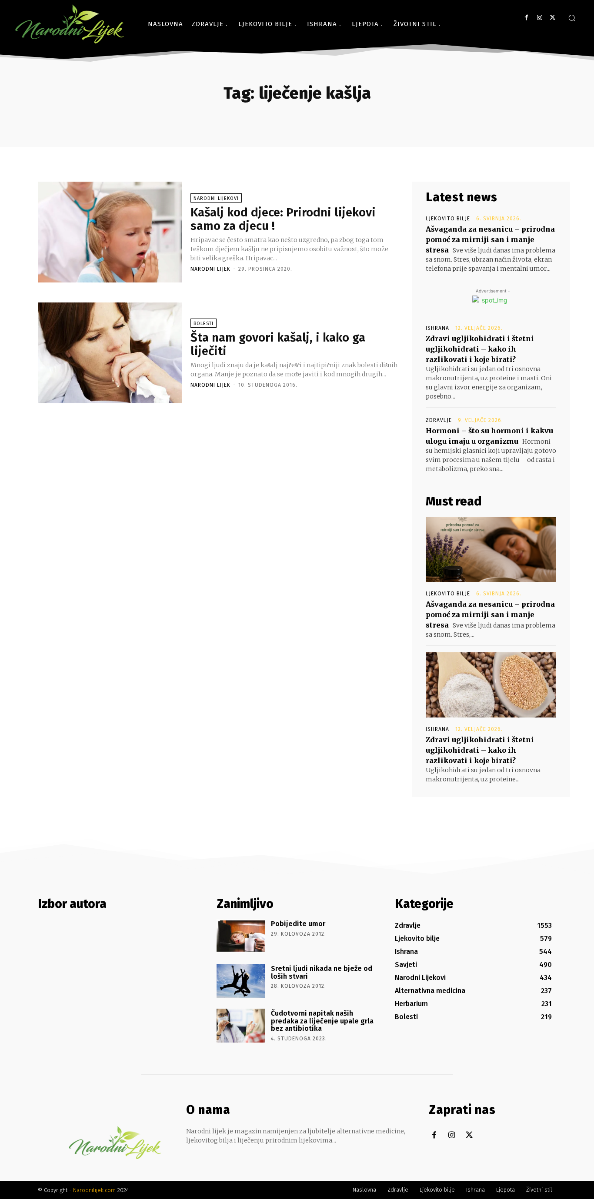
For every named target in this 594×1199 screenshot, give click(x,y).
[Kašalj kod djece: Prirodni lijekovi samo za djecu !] (110, 232)
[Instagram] (539, 17)
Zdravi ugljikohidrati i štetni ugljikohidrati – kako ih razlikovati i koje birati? (480, 349)
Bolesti (204, 323)
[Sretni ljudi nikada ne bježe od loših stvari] (241, 981)
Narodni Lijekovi (216, 198)
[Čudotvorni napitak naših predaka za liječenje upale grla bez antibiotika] (241, 1026)
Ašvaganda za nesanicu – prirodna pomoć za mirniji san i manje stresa (490, 239)
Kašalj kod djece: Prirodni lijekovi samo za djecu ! (283, 219)
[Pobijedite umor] (241, 936)
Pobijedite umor (298, 924)
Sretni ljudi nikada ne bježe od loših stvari (321, 972)
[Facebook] (526, 17)
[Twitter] (552, 17)
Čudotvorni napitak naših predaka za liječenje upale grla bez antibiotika (322, 1021)
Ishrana (437, 328)
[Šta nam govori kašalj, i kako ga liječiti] (110, 352)
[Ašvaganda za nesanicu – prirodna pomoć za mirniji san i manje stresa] (491, 549)
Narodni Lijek (210, 269)
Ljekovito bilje (448, 218)
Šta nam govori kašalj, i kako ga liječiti (277, 344)
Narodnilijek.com (94, 1190)
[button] (572, 18)
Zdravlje (439, 420)
